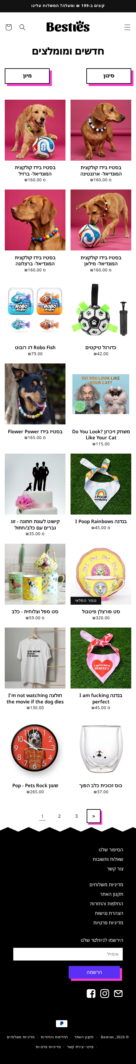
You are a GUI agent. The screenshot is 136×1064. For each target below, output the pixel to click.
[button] (127, 27)
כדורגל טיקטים (100, 347)
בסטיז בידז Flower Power (35, 432)
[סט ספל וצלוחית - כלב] (35, 574)
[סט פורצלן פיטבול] (101, 574)
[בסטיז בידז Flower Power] (35, 393)
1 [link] (42, 816)
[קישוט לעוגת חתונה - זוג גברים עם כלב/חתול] (35, 484)
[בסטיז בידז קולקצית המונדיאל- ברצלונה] (35, 220)
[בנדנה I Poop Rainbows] (101, 484)
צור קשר (115, 868)
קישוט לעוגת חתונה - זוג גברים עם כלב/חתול (35, 524)
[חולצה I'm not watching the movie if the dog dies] (35, 658)
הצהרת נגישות (109, 913)
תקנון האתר (111, 894)
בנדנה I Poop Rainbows (101, 521)
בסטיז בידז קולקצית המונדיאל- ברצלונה (35, 261)
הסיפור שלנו (111, 849)
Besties (107, 1036)
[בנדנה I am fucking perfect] (101, 658)
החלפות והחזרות (106, 903)
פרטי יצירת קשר (80, 1046)
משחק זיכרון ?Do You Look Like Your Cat (101, 435)
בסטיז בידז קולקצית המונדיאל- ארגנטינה (101, 170)
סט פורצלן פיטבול (101, 611)
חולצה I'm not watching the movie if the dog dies (35, 698)
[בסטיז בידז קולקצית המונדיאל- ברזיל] (35, 130)
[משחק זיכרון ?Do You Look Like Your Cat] (101, 393)
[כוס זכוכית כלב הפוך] (101, 748)
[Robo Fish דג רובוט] (35, 310)
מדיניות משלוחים (106, 884)
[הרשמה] (97, 972)
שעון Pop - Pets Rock (35, 785)
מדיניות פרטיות (108, 922)
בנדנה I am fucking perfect (100, 698)
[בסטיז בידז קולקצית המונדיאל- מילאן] (101, 220)
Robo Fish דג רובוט (35, 347)
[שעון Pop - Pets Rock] (35, 748)
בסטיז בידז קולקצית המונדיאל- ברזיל (35, 170)
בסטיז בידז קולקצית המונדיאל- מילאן (101, 261)
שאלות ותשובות (108, 859)
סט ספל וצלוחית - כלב (35, 611)
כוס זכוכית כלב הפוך (100, 785)
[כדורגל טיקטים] (101, 310)
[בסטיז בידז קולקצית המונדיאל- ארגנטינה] (101, 130)
